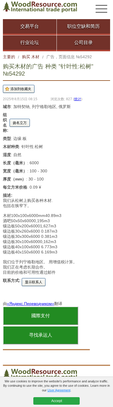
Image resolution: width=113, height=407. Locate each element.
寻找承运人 (40, 335)
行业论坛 (29, 42)
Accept (56, 401)
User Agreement (59, 390)
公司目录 (83, 42)
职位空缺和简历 (83, 26)
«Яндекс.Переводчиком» (30, 303)
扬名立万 (20, 123)
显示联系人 (33, 282)
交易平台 (29, 26)
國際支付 (40, 315)
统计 (77, 99)
